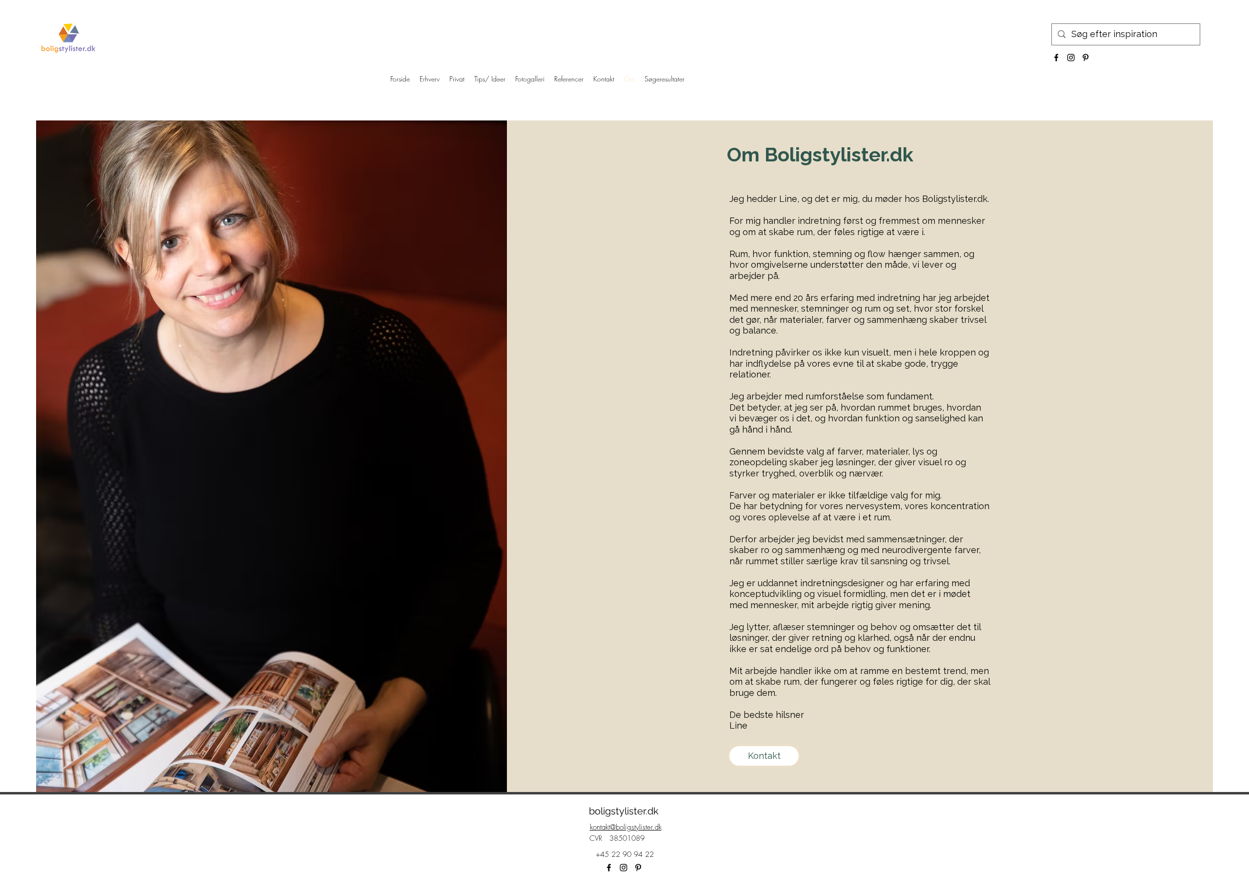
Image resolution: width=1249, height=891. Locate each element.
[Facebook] (1056, 57)
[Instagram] (1071, 57)
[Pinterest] (1085, 57)
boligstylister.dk (624, 811)
